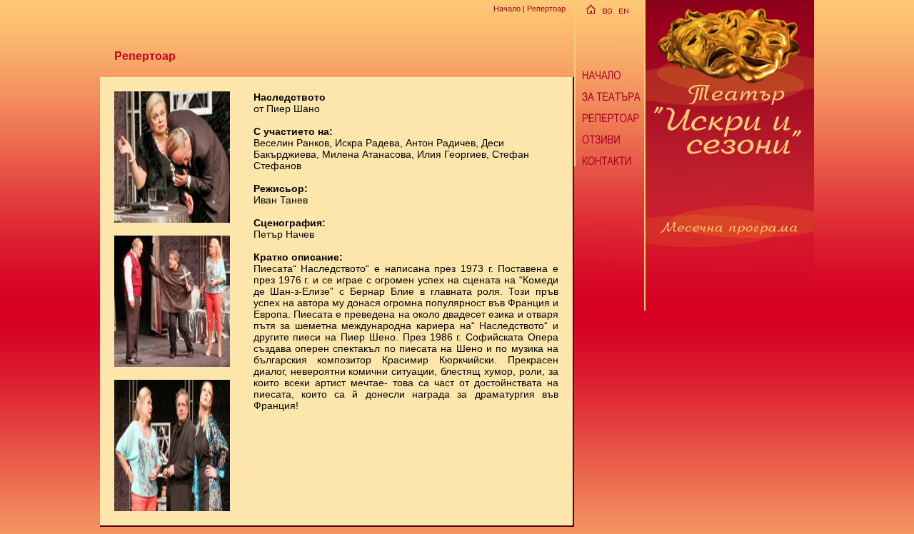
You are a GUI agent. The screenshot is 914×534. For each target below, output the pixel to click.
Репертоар (546, 8)
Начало (507, 8)
